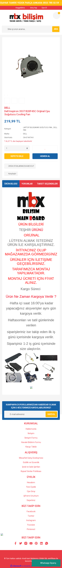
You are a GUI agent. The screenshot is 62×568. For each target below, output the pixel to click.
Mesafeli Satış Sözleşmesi (31, 458)
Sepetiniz (31, 500)
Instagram (31, 520)
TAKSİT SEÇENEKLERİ (47, 184)
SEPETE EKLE (17, 156)
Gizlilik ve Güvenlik (31, 462)
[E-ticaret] (30, 566)
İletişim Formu (31, 438)
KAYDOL (51, 414)
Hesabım (31, 482)
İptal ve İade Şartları (31, 467)
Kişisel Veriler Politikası (31, 471)
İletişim (31, 433)
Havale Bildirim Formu (31, 442)
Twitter (31, 516)
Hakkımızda (31, 429)
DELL (7, 107)
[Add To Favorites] (45, 148)
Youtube (31, 525)
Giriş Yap (33, 8)
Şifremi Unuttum (31, 496)
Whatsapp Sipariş (48, 563)
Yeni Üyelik (31, 487)
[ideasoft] (16, 566)
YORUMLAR (27, 184)
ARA (56, 29)
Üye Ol (44, 8)
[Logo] (26, 17)
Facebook (31, 511)
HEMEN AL (45, 156)
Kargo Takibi (31, 447)
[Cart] (56, 15)
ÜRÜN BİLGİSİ (10, 184)
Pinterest (31, 529)
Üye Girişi (31, 491)
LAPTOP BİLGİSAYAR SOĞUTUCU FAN (37, 127)
